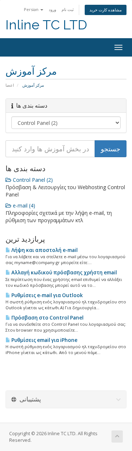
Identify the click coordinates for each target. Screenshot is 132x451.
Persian (32, 9)
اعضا (10, 85)
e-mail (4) (23, 205)
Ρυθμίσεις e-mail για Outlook (46, 295)
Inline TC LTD (46, 25)
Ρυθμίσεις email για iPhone (43, 340)
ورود (52, 9)
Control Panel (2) (32, 179)
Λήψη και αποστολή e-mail (44, 250)
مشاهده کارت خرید (105, 9)
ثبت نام (68, 9)
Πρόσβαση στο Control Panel (47, 317)
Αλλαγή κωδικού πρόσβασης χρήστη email (63, 272)
